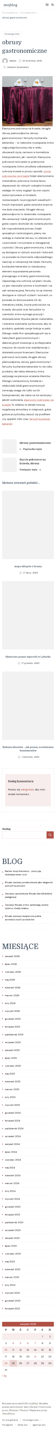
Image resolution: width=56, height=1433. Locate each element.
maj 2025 (10, 1073)
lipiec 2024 (11, 1151)
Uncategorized (11, 34)
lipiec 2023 (11, 1245)
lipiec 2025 (11, 1058)
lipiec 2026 (11, 964)
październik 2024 (14, 1128)
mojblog (10, 4)
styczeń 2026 (12, 1011)
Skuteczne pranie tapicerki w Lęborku (28, 657)
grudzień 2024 (13, 1112)
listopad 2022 (12, 1308)
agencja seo (39, 1424)
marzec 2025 (12, 1089)
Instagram (7, 1424)
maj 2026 (10, 979)
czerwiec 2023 (13, 1253)
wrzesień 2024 (13, 1136)
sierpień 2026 (12, 956)
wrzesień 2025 (13, 1042)
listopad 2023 (12, 1214)
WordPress (8, 1414)
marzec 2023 (12, 1277)
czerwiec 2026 (13, 971)
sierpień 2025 (12, 1050)
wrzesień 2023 (13, 1230)
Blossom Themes (18, 1410)
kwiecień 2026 (13, 987)
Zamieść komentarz (18, 67)
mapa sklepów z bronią (28, 566)
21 (35, 1356)
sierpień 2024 (12, 1144)
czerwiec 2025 (13, 1065)
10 (6, 1350)
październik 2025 (14, 1034)
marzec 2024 (12, 1183)
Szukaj (6, 829)
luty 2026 (10, 1003)
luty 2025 (10, 1097)
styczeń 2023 (12, 1292)
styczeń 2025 (12, 1105)
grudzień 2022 (13, 1300)
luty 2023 (10, 1285)
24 (5, 1363)
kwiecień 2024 (13, 1175)
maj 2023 (10, 1261)
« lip (4, 1375)
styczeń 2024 (12, 1198)
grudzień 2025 (13, 1018)
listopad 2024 (12, 1120)
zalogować (27, 789)
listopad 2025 (12, 1026)
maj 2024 (10, 1167)
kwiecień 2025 (13, 1081)
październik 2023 (14, 1222)
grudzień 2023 (13, 1206)
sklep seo (23, 1424)
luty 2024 (10, 1191)
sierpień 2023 (12, 1238)
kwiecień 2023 (12, 1269)
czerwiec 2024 (13, 1159)
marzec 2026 (12, 995)
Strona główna (10, 1419)
